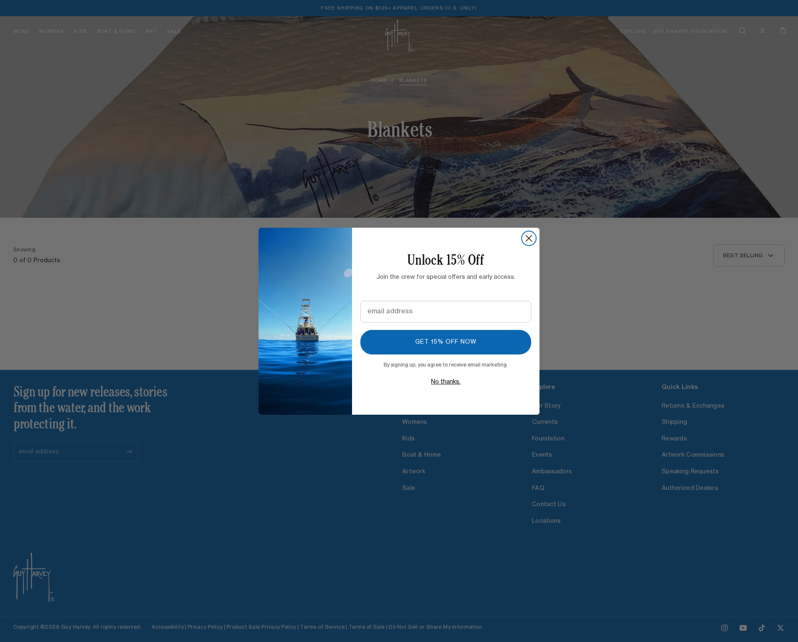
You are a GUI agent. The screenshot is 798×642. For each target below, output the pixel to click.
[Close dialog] (529, 238)
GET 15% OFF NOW (446, 342)
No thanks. (446, 382)
